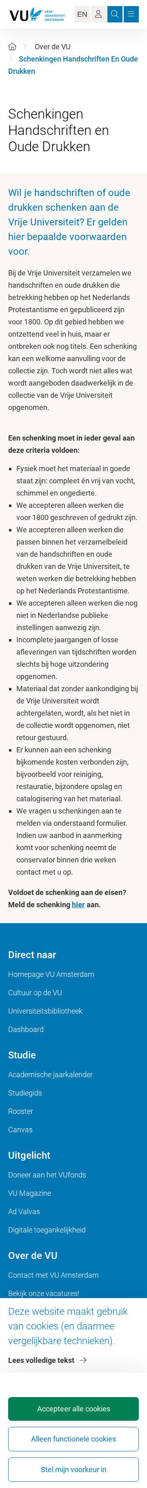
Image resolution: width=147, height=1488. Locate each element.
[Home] (12, 46)
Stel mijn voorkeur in (74, 1469)
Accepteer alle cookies (73, 1408)
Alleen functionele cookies (73, 1439)
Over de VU (53, 46)
